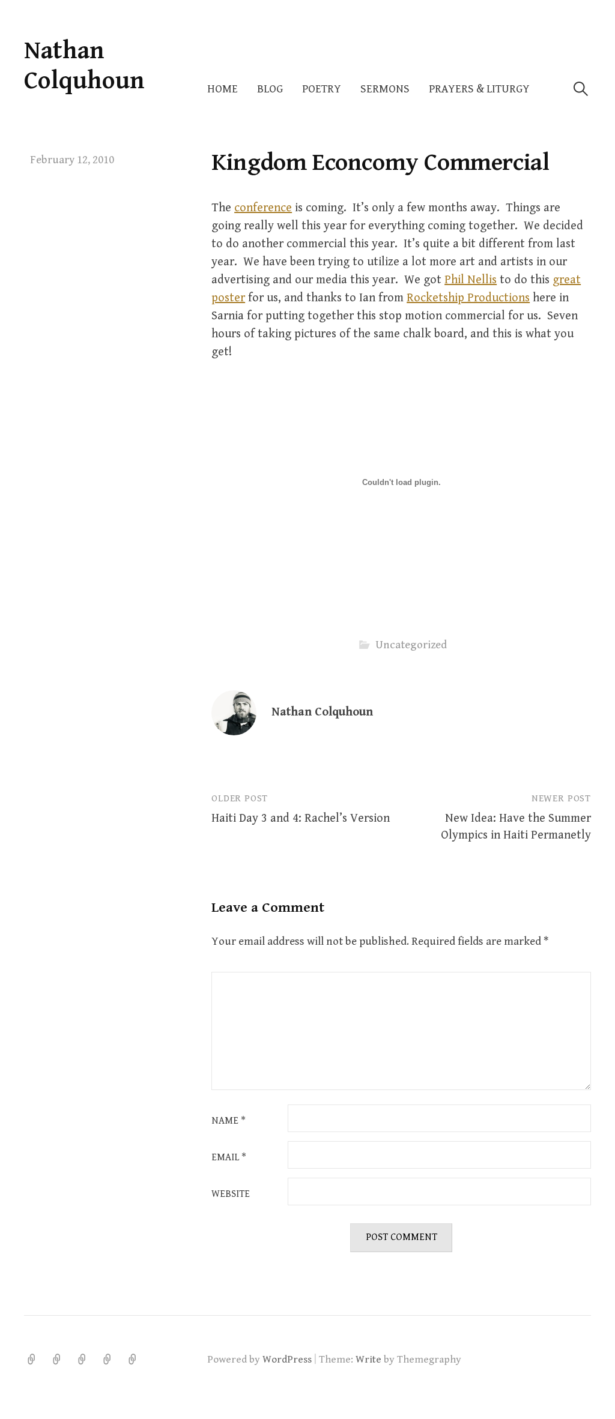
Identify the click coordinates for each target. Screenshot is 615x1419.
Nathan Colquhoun (84, 65)
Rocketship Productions (468, 298)
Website (230, 1194)
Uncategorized (411, 645)
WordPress (287, 1360)
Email (228, 1158)
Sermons (385, 89)
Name (228, 1121)
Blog (270, 89)
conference (263, 208)
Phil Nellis (470, 280)
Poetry (321, 89)
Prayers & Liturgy (479, 89)
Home (222, 89)
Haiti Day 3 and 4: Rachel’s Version (300, 818)
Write (368, 1360)
